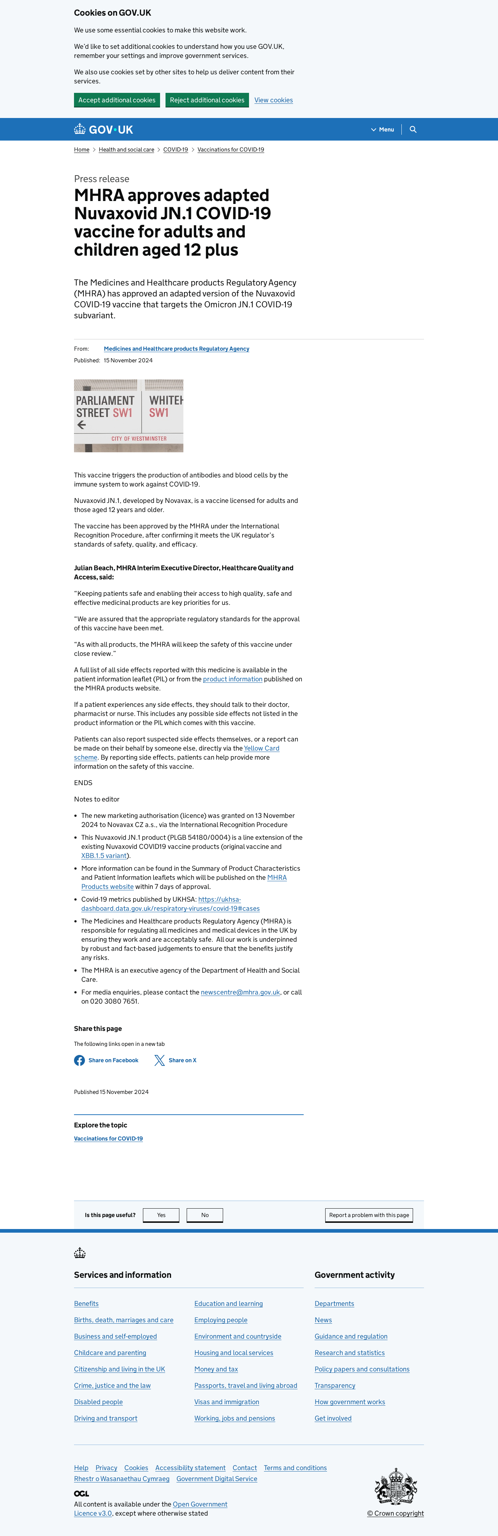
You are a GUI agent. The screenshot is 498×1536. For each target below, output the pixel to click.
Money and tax (216, 1369)
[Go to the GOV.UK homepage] (103, 129)
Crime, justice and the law (112, 1385)
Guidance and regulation (351, 1336)
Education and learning (228, 1303)
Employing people (221, 1320)
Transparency (335, 1385)
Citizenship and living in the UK (119, 1369)
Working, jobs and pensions (234, 1418)
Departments (334, 1303)
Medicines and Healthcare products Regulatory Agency (176, 348)
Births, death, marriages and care (124, 1320)
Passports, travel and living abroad (245, 1385)
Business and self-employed (115, 1336)
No (212, 1215)
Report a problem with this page (369, 1215)
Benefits (86, 1303)
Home (81, 149)
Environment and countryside (237, 1336)
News (323, 1320)
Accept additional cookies (117, 100)
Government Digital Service (216, 1478)
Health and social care (126, 149)
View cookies (273, 100)
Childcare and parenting (110, 1352)
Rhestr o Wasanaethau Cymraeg (122, 1478)
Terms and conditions (295, 1468)
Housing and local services (233, 1352)
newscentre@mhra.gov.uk (240, 992)
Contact (245, 1468)
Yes (168, 1215)
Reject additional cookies (207, 100)
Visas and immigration (226, 1402)
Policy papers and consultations (362, 1369)
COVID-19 (175, 149)
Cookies (136, 1468)
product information (232, 679)
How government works (350, 1402)
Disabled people (98, 1402)
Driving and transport (105, 1418)
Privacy (106, 1468)
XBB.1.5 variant (104, 855)
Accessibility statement (190, 1468)
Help (81, 1468)
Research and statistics (350, 1352)
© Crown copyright (395, 1513)
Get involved (333, 1418)
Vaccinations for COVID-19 (231, 149)
